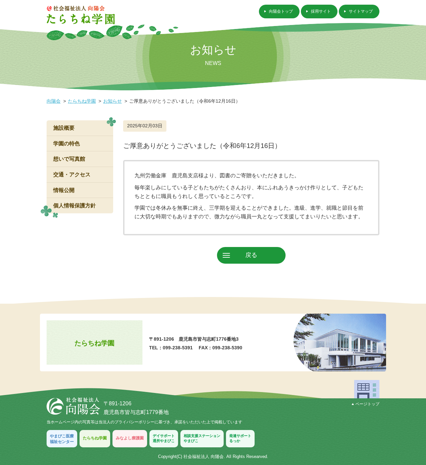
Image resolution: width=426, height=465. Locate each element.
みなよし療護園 (130, 438)
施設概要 (64, 128)
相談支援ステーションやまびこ (202, 438)
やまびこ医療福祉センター (62, 439)
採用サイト (321, 11)
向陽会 (54, 101)
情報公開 (64, 190)
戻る (251, 255)
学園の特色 (66, 143)
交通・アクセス (72, 174)
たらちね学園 (82, 101)
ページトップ (367, 404)
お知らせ (112, 101)
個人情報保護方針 (74, 205)
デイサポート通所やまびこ (164, 438)
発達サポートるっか (240, 438)
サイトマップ (361, 11)
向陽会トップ (281, 11)
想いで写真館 (69, 159)
